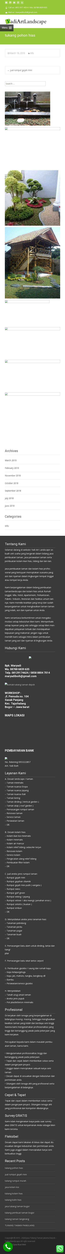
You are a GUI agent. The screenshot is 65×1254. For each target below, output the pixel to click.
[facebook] (6, 3)
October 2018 (11, 483)
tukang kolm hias (13, 1199)
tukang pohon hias (14, 1167)
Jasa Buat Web (20, 1244)
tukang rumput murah (15, 1180)
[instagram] (10, 3)
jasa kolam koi (12, 1187)
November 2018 (13, 475)
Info (32, 53)
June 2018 (10, 505)
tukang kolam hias (14, 1193)
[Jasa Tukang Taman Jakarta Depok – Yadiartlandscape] (23, 21)
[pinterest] (18, 3)
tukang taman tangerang (17, 1219)
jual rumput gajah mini (19, 70)
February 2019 (12, 468)
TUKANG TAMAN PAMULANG (19, 1225)
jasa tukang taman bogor (17, 1206)
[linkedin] (22, 3)
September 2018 (13, 490)
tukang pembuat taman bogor (19, 1212)
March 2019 (10, 460)
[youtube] (14, 3)
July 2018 (9, 498)
